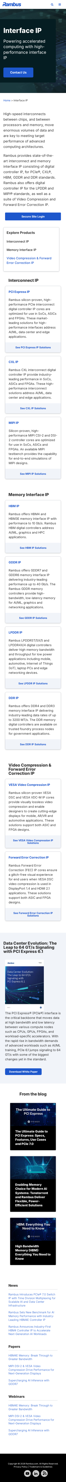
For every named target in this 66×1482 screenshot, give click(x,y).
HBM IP (14, 506)
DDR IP (14, 698)
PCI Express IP (19, 292)
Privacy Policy (21, 1466)
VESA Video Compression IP (29, 785)
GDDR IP (15, 562)
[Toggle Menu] (59, 4)
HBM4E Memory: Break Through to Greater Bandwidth (30, 1357)
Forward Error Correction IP (29, 857)
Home (6, 100)
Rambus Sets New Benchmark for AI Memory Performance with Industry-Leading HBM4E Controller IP (31, 1316)
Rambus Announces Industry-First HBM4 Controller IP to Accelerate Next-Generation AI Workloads (29, 1330)
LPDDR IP (15, 632)
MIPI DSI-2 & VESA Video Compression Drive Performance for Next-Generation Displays (31, 1369)
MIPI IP (14, 423)
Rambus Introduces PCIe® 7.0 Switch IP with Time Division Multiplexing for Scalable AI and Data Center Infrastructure (32, 1300)
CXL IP (13, 362)
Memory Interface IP (21, 250)
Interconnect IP (18, 241)
